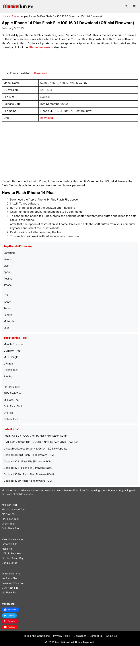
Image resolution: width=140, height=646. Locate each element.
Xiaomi (7, 259)
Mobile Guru (9, 490)
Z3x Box (9, 376)
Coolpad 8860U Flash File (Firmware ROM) (29, 454)
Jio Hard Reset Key (12, 558)
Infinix (7, 301)
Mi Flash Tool (9, 504)
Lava (6, 327)
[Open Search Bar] (126, 6)
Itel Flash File (9, 578)
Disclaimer (80, 635)
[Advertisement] (70, 60)
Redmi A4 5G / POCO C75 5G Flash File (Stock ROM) (35, 435)
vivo (6, 265)
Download (40, 73)
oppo (7, 272)
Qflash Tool (8, 523)
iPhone (15, 16)
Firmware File (9, 543)
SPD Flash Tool (12, 393)
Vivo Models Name (12, 539)
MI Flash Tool (11, 399)
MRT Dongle (11, 357)
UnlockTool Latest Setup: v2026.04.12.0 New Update (35, 448)
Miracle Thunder (13, 344)
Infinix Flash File (11, 573)
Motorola (9, 321)
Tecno (7, 308)
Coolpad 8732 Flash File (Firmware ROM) (28, 461)
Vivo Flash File (10, 587)
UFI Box (8, 363)
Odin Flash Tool (13, 406)
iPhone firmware (39, 47)
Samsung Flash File (13, 583)
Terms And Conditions (37, 635)
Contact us (96, 635)
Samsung (9, 252)
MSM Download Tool (13, 509)
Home (5, 16)
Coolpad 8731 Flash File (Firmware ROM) (28, 467)
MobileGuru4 (62, 642)
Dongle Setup (9, 562)
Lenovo (8, 314)
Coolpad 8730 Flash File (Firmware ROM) (28, 480)
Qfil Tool (8, 412)
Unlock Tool (11, 369)
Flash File (7, 548)
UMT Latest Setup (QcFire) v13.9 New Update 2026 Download (41, 442)
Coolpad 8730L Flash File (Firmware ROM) (29, 474)
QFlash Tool (11, 419)
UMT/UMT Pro (12, 350)
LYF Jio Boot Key (11, 553)
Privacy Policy (61, 635)
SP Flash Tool (12, 386)
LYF (6, 295)
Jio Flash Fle (9, 592)
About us (111, 635)
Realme (8, 278)
